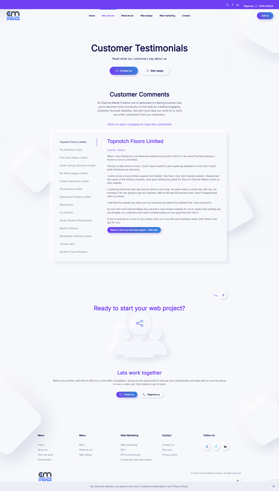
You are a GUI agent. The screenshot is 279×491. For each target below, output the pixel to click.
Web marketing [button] (167, 15)
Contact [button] (186, 15)
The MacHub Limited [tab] (71, 149)
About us (43, 449)
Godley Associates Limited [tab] (74, 181)
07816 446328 (266, 6)
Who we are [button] (108, 15)
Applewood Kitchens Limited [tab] (75, 196)
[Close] (274, 486)
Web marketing (129, 444)
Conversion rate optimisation (136, 459)
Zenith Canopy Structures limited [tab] (77, 165)
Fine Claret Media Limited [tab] (73, 157)
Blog (81, 444)
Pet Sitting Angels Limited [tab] (73, 173)
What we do (127, 15)
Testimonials (44, 459)
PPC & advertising (130, 454)
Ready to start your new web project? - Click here (134, 230)
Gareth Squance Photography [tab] (76, 220)
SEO (123, 449)
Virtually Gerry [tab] (67, 243)
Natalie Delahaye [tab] (69, 228)
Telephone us (153, 394)
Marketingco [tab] (66, 204)
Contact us (126, 70)
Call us (265, 15)
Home (92, 15)
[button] (223, 295)
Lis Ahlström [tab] (66, 212)
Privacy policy (170, 454)
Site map (167, 449)
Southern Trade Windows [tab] (73, 251)
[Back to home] (13, 15)
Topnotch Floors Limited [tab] (73, 141)
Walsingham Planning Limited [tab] (76, 236)
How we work (45, 454)
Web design (146, 15)
